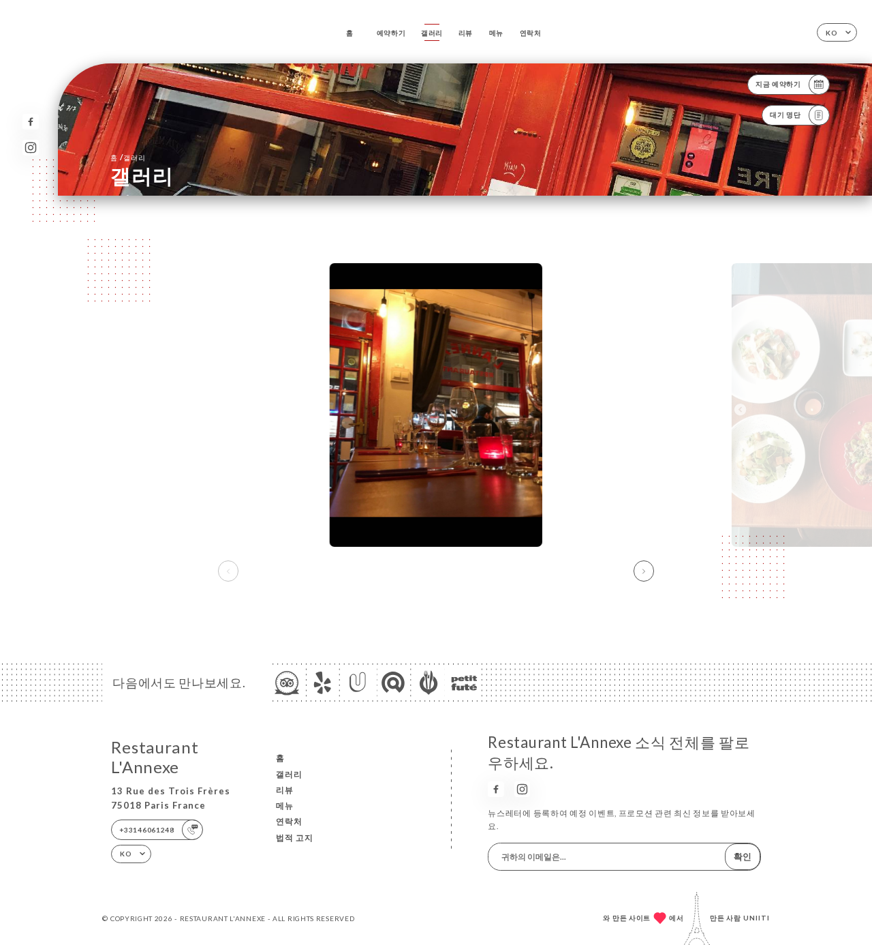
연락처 (531, 33)
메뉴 (496, 33)
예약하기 (391, 33)
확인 (742, 856)
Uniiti (756, 918)
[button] (644, 571)
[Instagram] (30, 147)
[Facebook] (30, 122)
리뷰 (465, 33)
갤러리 (432, 33)
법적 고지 (294, 837)
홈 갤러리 (127, 157)
